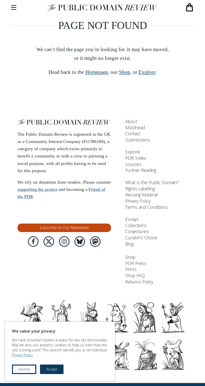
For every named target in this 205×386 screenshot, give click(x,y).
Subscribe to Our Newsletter (64, 227)
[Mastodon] (95, 241)
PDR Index (135, 158)
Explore (147, 72)
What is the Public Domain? (152, 182)
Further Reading (140, 170)
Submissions (137, 140)
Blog (129, 244)
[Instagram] (64, 241)
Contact (132, 133)
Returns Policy (139, 282)
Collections (135, 225)
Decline (24, 369)
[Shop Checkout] (189, 7)
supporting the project (37, 189)
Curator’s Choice (141, 238)
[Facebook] (33, 241)
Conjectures (137, 231)
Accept (51, 369)
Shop (124, 72)
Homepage (96, 72)
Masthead (135, 127)
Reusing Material (141, 195)
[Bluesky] (79, 241)
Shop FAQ (135, 275)
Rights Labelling (140, 189)
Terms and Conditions (146, 207)
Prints (130, 269)
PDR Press (135, 263)
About (131, 121)
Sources (133, 164)
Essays (132, 219)
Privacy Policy (138, 201)
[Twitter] (49, 241)
